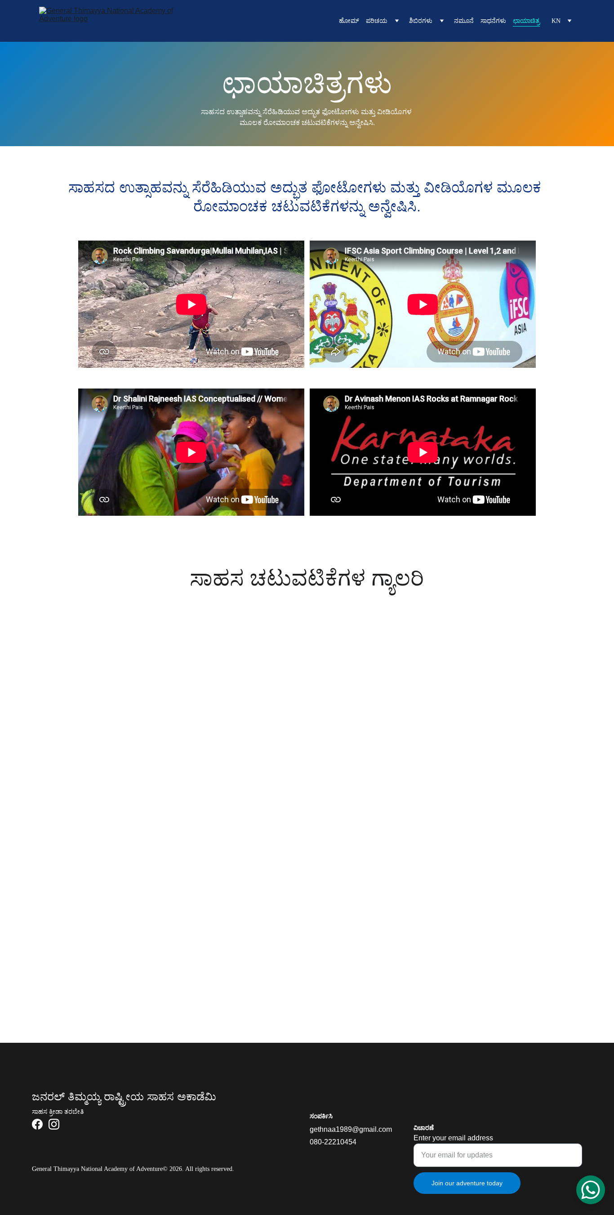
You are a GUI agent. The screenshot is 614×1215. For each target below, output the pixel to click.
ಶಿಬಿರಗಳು (420, 21)
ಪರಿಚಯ (376, 21)
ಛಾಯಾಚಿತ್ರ (526, 21)
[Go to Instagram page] (54, 1124)
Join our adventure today (467, 1183)
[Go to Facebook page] (37, 1124)
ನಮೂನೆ (464, 21)
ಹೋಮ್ (349, 21)
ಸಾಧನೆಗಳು (493, 21)
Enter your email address (453, 1138)
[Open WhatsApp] (590, 1189)
